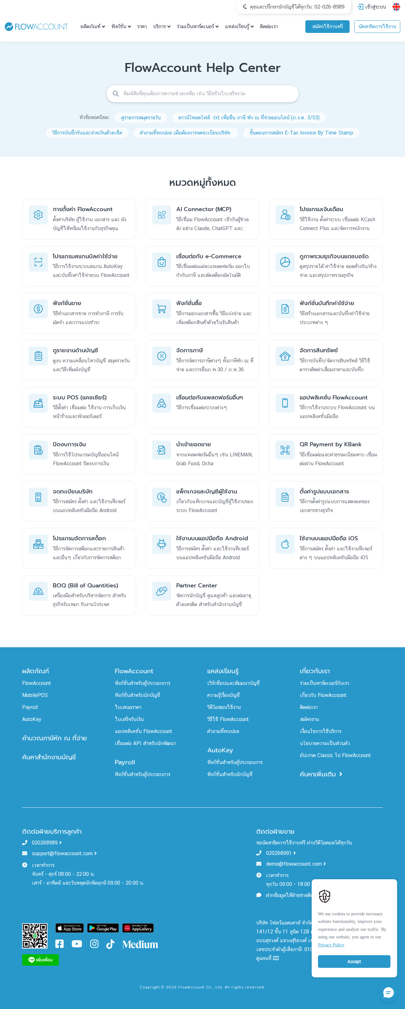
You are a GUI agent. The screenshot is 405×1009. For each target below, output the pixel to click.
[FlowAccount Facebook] (59, 946)
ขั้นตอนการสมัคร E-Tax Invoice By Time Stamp (301, 133)
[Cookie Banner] (354, 927)
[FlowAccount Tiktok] (110, 944)
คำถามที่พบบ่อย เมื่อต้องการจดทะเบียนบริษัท (186, 133)
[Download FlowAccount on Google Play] (103, 927)
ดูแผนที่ (264, 958)
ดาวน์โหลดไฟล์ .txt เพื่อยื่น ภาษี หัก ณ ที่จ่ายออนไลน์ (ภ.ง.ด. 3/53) (249, 118)
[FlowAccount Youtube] (77, 946)
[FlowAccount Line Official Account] (34, 935)
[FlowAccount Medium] (140, 944)
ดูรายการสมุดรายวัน (141, 118)
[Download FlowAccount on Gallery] (138, 927)
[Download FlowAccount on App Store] (69, 927)
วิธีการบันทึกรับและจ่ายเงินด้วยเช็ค (87, 133)
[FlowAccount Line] (40, 959)
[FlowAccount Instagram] (94, 946)
